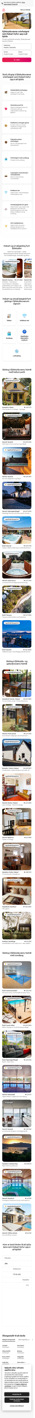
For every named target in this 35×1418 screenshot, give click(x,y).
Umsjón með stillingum (17, 1406)
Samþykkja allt (16, 1394)
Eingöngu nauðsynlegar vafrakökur (17, 1400)
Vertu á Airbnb (25, 10)
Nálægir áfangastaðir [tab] (8, 1339)
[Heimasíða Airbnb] (3, 10)
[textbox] (9, 54)
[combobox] (17, 47)
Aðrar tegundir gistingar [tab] (25, 1339)
